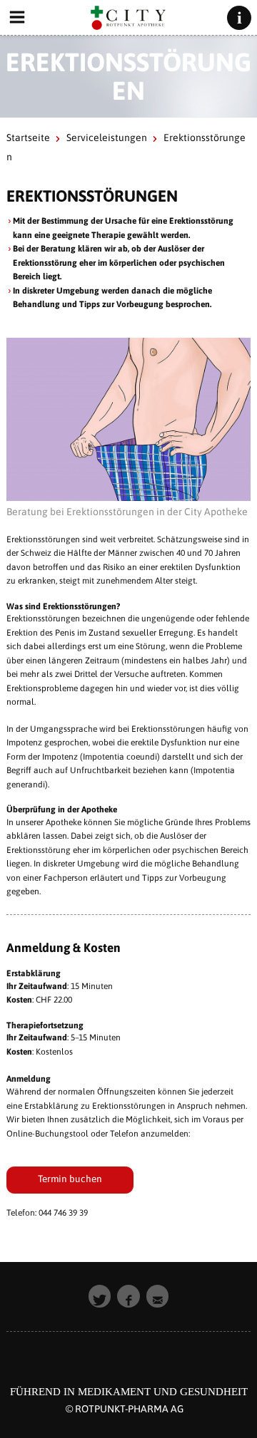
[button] (100, 1296)
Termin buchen (70, 1178)
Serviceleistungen (106, 137)
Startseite (28, 137)
